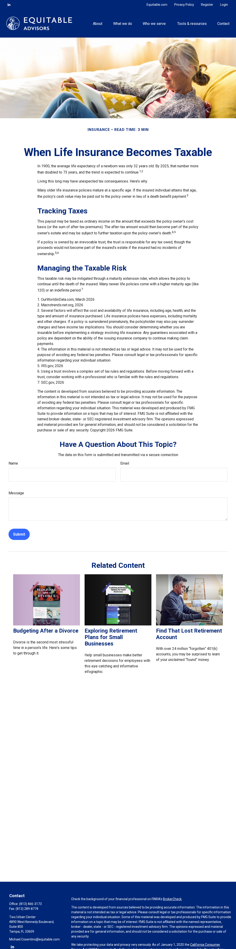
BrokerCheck (172, 899)
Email (124, 463)
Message (16, 493)
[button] (97, 23)
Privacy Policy (184, 4)
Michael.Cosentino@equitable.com (34, 939)
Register (207, 4)
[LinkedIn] (9, 4)
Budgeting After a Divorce (45, 631)
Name (13, 463)
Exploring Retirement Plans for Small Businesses (111, 637)
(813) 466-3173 (30, 904)
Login (224, 4)
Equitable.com (157, 4)
